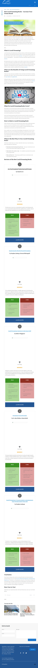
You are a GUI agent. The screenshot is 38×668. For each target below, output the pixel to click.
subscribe (32, 649)
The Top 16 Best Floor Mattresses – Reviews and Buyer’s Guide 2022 (11, 611)
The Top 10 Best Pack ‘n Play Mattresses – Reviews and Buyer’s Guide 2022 (27, 611)
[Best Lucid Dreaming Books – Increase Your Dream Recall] (19, 28)
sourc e (26, 67)
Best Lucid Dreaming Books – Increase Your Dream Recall (18, 12)
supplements (14, 76)
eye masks (8, 76)
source (20, 55)
